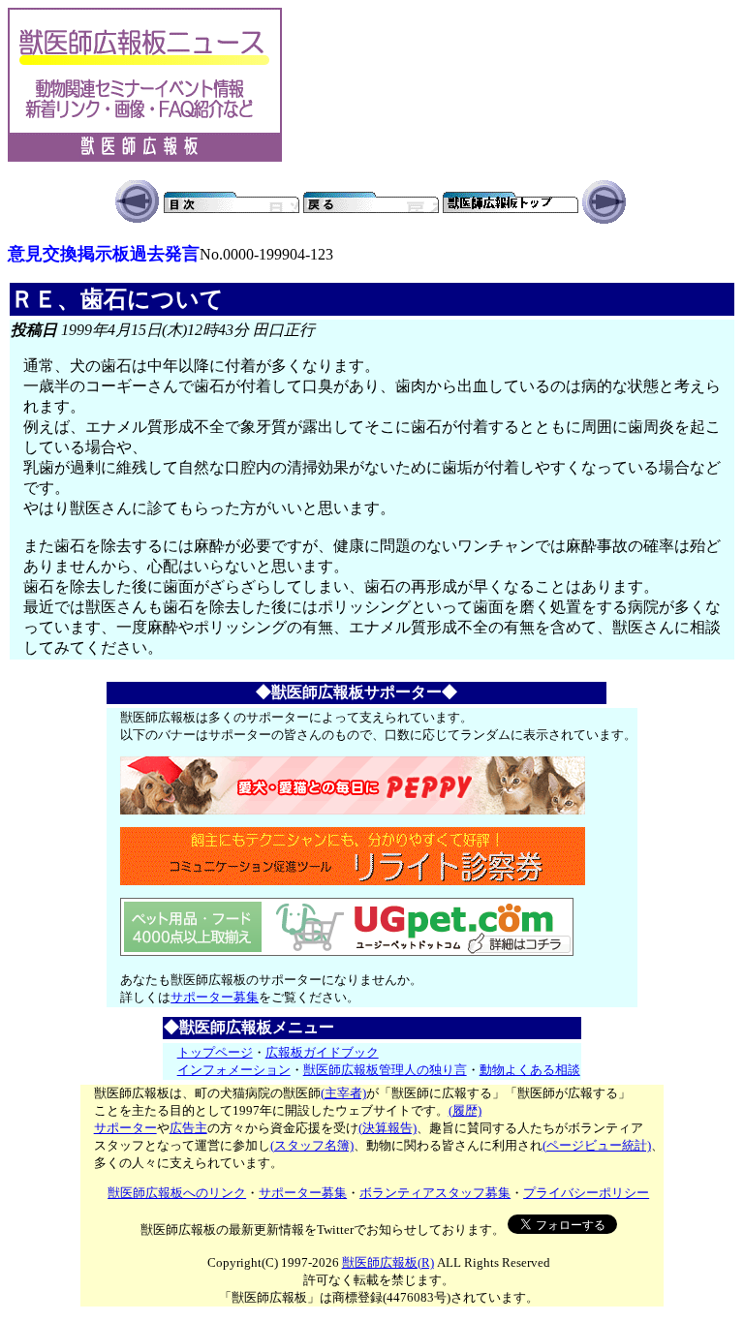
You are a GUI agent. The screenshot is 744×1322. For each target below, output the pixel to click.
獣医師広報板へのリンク (177, 1192)
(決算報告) (387, 1128)
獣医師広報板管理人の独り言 (385, 1069)
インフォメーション (234, 1069)
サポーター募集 (214, 997)
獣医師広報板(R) (388, 1262)
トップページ (215, 1052)
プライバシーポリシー (586, 1192)
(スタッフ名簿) (312, 1145)
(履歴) (465, 1110)
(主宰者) (343, 1093)
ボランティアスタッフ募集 (435, 1192)
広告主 (188, 1128)
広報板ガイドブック (322, 1052)
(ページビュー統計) (596, 1145)
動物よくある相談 (530, 1069)
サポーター (125, 1128)
